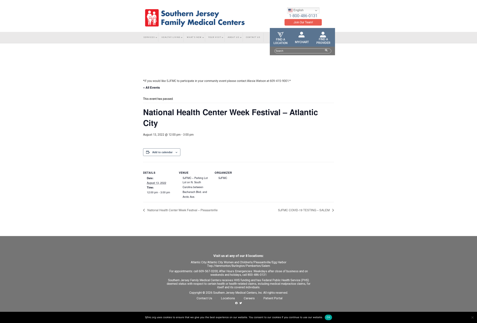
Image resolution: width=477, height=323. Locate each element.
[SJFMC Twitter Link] (240, 303)
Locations (228, 298)
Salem (266, 266)
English (298, 10)
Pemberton (253, 266)
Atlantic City (198, 262)
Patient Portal (272, 298)
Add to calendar (162, 152)
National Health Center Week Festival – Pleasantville (182, 210)
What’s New (194, 37)
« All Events (151, 87)
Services (149, 37)
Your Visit (214, 37)
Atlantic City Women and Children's (230, 262)
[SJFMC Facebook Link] (236, 303)
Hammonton (222, 266)
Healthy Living (171, 37)
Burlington (238, 266)
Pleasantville (262, 262)
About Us (233, 37)
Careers (249, 298)
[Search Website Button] (326, 50)
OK (328, 317)
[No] (472, 317)
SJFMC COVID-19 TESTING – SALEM (304, 210)
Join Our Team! (303, 22)
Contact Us (253, 37)
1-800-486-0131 (303, 15)
